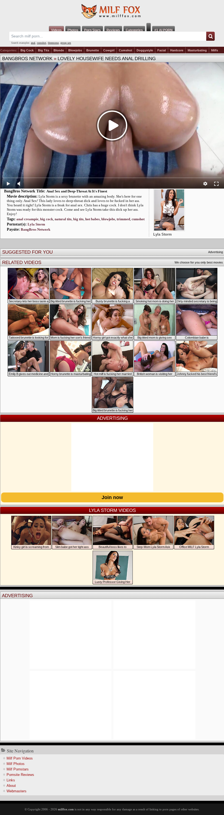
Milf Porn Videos (20, 758)
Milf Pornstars (18, 769)
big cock (46, 219)
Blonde (59, 50)
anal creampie (27, 219)
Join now (112, 497)
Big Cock (27, 50)
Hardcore (176, 50)
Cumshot (125, 50)
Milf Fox (112, 11)
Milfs (214, 50)
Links (11, 780)
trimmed (123, 219)
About (11, 786)
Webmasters (16, 791)
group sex (65, 42)
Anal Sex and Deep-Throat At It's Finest (76, 191)
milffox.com (66, 809)
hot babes (92, 219)
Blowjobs (75, 50)
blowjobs (108, 219)
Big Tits (43, 50)
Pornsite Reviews (20, 775)
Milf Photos (16, 764)
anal (33, 42)
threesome (53, 42)
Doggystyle (145, 50)
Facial (161, 50)
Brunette (92, 50)
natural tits (63, 219)
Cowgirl (108, 50)
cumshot (41, 42)
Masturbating (197, 50)
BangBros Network (27, 58)
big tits (78, 219)
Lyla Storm (36, 224)
